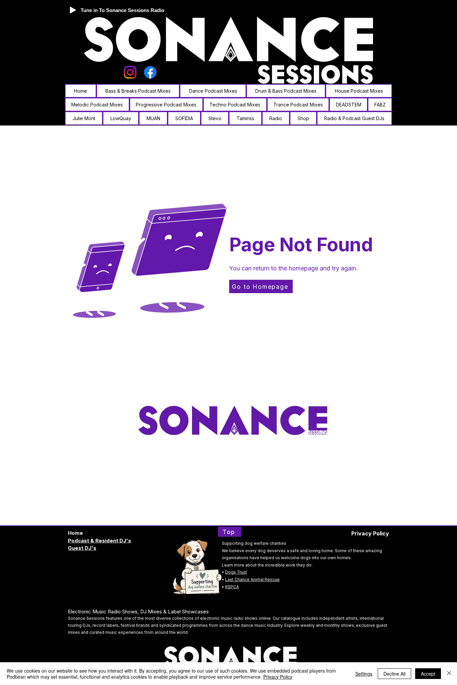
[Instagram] (130, 72)
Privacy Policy (277, 676)
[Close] (449, 674)
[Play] (73, 10)
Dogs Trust (236, 572)
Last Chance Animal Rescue (252, 579)
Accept (428, 673)
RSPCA (232, 586)
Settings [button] (363, 673)
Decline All (394, 673)
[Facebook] (150, 72)
